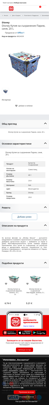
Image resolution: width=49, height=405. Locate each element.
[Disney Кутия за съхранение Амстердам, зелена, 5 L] (35, 278)
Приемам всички (26, 392)
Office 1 (20, 33)
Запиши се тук (24, 349)
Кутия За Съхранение (33, 164)
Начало (6, 15)
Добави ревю (24, 216)
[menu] (5, 8)
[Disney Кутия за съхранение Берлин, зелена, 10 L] (14, 278)
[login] (44, 8)
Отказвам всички (26, 396)
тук (22, 387)
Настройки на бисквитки (26, 401)
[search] (33, 8)
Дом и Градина (16, 15)
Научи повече (28, 326)
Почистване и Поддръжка (31, 15)
